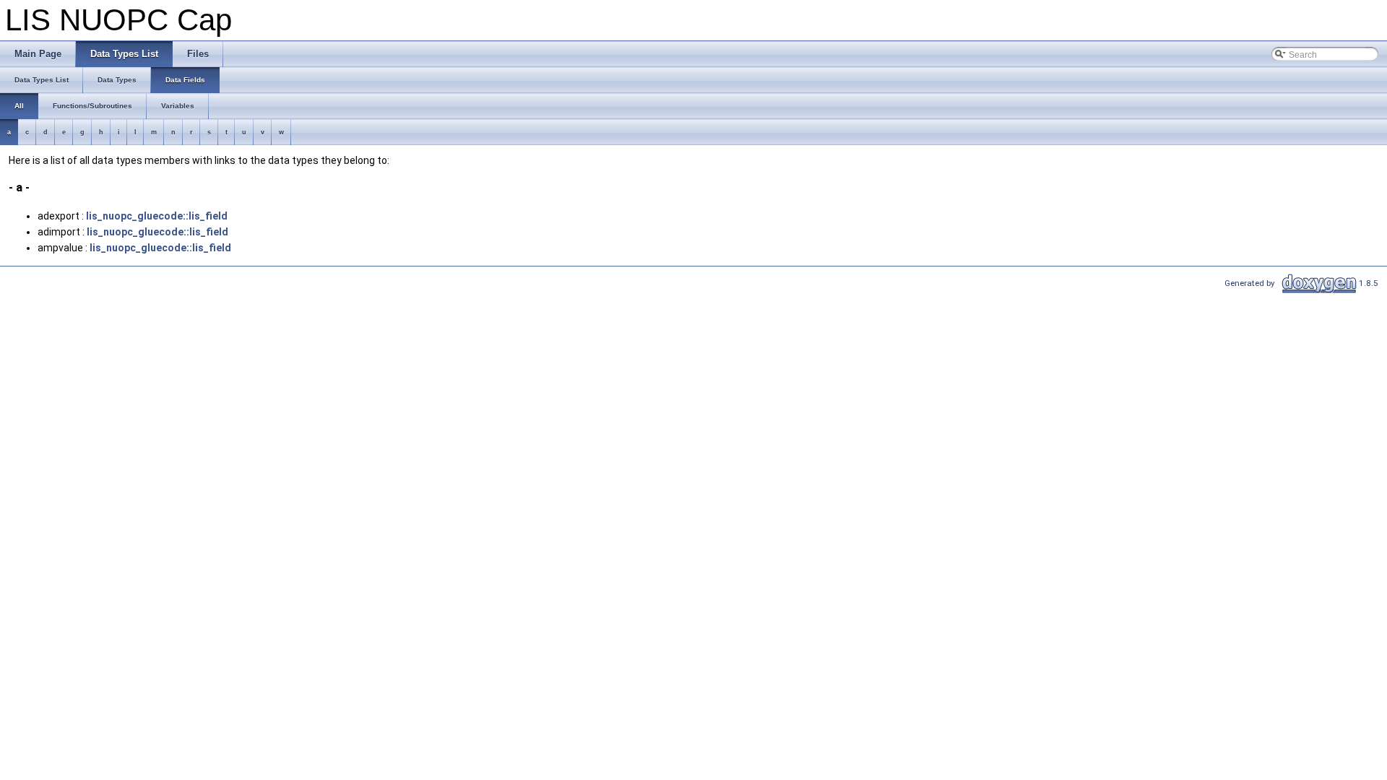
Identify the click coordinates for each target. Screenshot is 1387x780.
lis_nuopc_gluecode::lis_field (157, 216)
